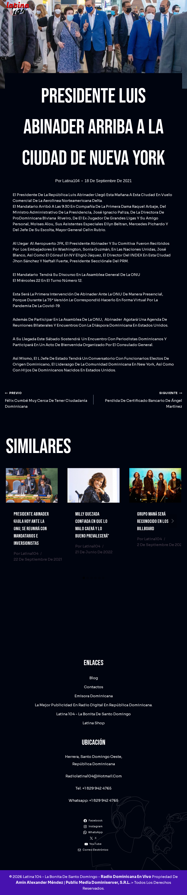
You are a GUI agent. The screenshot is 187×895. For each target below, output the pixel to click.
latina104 (71, 181)
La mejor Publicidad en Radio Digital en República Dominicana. (93, 705)
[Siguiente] (172, 521)
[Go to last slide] (14, 521)
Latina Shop (94, 723)
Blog (93, 678)
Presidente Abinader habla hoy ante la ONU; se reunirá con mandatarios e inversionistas (31, 528)
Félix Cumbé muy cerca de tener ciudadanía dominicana (46, 400)
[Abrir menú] (177, 8)
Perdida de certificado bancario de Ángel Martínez (143, 400)
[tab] (84, 578)
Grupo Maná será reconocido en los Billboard (152, 521)
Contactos (93, 687)
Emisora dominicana (94, 696)
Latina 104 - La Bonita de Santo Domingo (93, 714)
